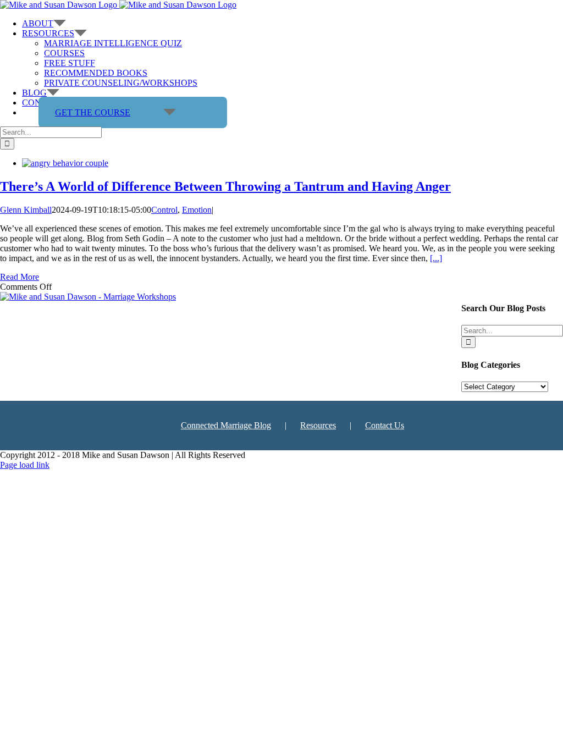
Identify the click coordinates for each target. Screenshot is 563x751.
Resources (318, 425)
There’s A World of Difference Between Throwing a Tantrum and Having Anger (225, 186)
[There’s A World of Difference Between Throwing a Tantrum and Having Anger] (65, 163)
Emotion (197, 209)
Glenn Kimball (26, 209)
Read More (19, 276)
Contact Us (384, 425)
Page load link (24, 465)
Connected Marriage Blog (226, 425)
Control (164, 209)
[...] (436, 258)
